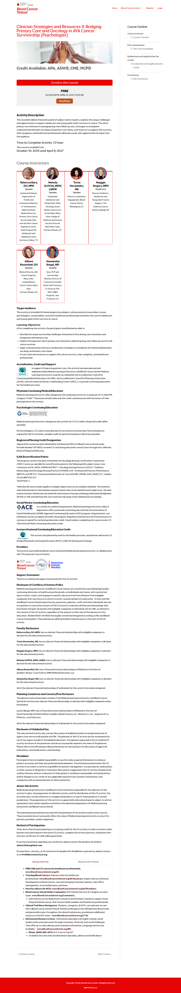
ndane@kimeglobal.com (29, 845)
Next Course (105, 954)
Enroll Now (64, 101)
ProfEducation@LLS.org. (35, 854)
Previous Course (26, 954)
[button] (141, 8)
